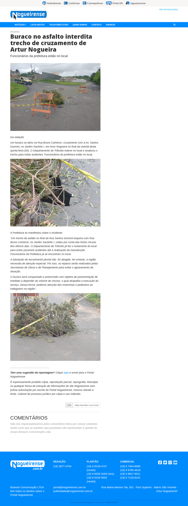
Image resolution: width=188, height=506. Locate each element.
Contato (96, 25)
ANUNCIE (110, 25)
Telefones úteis (58, 25)
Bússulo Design (85, 502)
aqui (66, 372)
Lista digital (37, 25)
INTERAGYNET (112, 502)
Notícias (20, 25)
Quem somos (80, 25)
